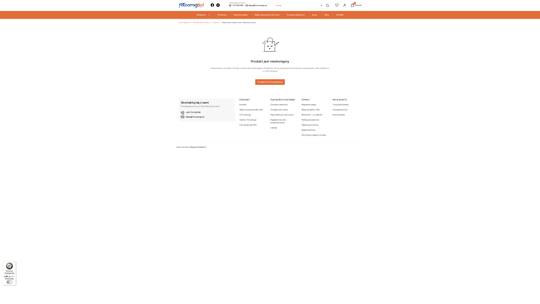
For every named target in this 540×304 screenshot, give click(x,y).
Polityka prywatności (310, 120)
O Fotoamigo (245, 115)
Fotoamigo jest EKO (248, 125)
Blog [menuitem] (327, 15)
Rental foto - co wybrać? (312, 115)
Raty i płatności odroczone (282, 115)
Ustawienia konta (340, 110)
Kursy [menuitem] (314, 15)
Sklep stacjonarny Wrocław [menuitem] (267, 15)
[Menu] (14, 262)
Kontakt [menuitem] (340, 15)
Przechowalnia (339, 115)
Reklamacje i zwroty (310, 125)
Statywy (216, 23)
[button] (327, 5)
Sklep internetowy (190, 147)
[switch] (9, 282)
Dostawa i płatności (279, 104)
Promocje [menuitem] (221, 15)
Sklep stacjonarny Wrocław (251, 110)
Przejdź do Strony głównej (270, 82)
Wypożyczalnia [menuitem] (240, 15)
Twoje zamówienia (340, 104)
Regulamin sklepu (309, 104)
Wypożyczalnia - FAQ (311, 110)
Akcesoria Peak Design (201, 23)
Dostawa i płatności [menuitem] (296, 15)
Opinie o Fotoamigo (247, 120)
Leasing (274, 128)
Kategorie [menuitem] (201, 15)
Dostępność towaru (279, 110)
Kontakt (242, 104)
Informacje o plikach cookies (314, 135)
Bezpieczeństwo (308, 130)
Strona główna (184, 23)
